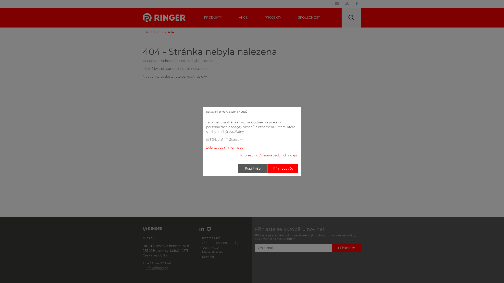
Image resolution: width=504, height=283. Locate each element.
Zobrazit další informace (224, 147)
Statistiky (236, 140)
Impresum (248, 155)
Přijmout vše (283, 168)
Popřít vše (253, 168)
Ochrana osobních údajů (277, 155)
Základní (216, 140)
